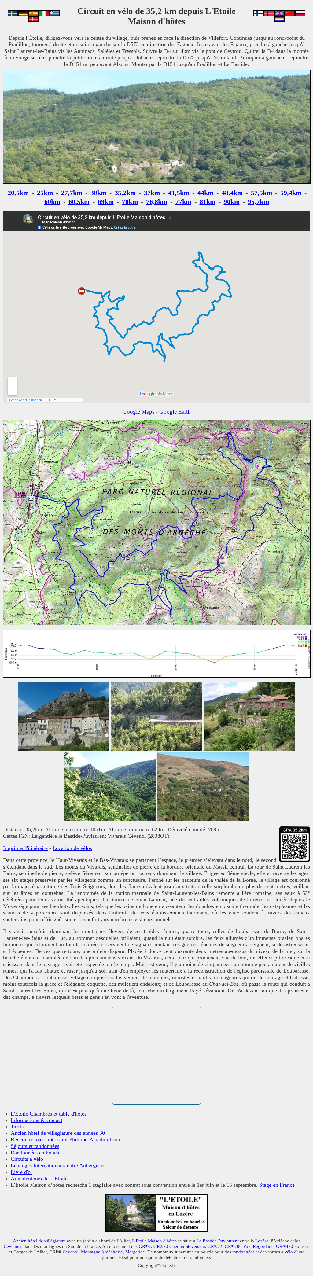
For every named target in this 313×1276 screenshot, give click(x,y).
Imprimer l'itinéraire (25, 848)
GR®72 (215, 1246)
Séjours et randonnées (35, 1146)
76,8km (156, 201)
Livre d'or (21, 1172)
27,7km (71, 193)
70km (130, 201)
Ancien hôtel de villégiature (39, 1240)
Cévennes (13, 1246)
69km (106, 201)
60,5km (79, 201)
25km (45, 193)
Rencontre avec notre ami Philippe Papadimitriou (65, 1139)
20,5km (18, 193)
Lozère (261, 1240)
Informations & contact (36, 1120)
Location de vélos (72, 848)
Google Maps (138, 411)
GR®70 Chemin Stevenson (179, 1246)
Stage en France (277, 1185)
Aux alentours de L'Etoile (39, 1178)
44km (205, 193)
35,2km (125, 193)
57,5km (261, 193)
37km (152, 193)
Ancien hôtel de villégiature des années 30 (58, 1133)
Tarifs (17, 1126)
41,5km (178, 193)
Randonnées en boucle (36, 1152)
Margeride (135, 1251)
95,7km (258, 201)
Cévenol (71, 1251)
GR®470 (284, 1246)
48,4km (232, 193)
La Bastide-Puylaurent (218, 1240)
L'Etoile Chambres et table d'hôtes (49, 1114)
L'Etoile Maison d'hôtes (154, 1240)
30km (98, 193)
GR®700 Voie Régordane (249, 1246)
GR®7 (145, 1246)
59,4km (290, 193)
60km (52, 201)
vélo (289, 1251)
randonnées (243, 1251)
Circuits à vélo (27, 1159)
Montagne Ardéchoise (102, 1251)
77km (183, 201)
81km (207, 201)
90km (232, 201)
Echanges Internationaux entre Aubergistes (58, 1165)
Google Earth (175, 411)
